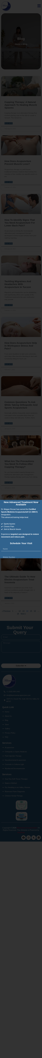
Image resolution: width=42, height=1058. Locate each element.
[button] (39, 503)
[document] (21, 529)
